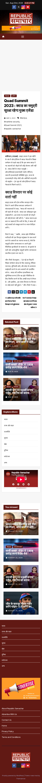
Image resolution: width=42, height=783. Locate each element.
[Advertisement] (21, 62)
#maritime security (12, 121)
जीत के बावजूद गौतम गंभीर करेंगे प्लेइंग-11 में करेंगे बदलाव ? (20, 606)
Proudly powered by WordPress (13, 775)
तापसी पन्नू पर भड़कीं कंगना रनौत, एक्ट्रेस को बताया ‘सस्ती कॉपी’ (19, 393)
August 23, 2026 (15, 531)
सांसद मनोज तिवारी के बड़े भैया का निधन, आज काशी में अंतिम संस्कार (20, 342)
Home (4, 726)
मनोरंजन (16, 387)
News (7, 96)
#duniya (23, 118)
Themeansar (20, 778)
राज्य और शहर (17, 336)
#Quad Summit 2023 (12, 125)
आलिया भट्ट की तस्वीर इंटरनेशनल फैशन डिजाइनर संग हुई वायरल (13, 301)
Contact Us (6, 720)
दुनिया (14, 96)
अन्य (5, 462)
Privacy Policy (8, 731)
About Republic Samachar (13, 708)
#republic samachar (12, 129)
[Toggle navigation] (22, 36)
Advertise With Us (9, 714)
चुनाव (6, 438)
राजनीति (7, 431)
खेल (5, 444)
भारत (6, 419)
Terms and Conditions (11, 737)
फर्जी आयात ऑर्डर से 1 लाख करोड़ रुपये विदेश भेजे (19, 366)
